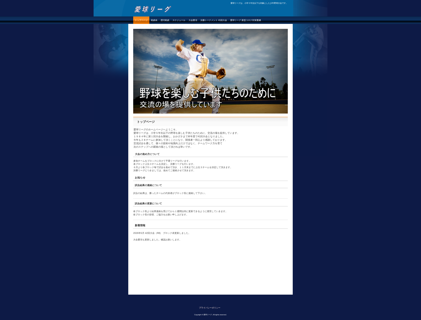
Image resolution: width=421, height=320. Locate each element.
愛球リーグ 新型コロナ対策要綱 (246, 20)
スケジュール (179, 20)
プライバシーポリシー (209, 307)
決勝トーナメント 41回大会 (213, 20)
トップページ (141, 20)
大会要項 (193, 20)
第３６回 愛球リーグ (154, 15)
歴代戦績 (165, 20)
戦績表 (154, 20)
